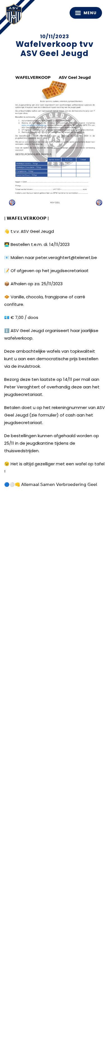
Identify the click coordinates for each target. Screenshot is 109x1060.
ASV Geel (15, 15)
